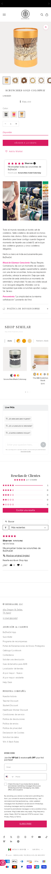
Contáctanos (8, 655)
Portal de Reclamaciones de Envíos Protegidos (24, 646)
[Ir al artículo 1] (6, 80)
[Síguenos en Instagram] (18, 837)
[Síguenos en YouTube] (39, 837)
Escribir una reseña (25, 510)
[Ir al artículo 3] (24, 80)
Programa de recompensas (15, 641)
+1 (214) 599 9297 (10, 618)
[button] (25, 168)
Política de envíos (10, 724)
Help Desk (7, 682)
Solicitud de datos (11, 737)
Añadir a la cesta (25, 143)
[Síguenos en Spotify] (18, 841)
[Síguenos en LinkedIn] (11, 841)
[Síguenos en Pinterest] (32, 837)
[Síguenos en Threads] (25, 837)
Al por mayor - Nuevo (12, 673)
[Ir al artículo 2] (15, 80)
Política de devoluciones (14, 719)
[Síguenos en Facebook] (4, 837)
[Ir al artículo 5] (41, 80)
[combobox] (9, 776)
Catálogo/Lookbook (12, 650)
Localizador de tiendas (13, 668)
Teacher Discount (10, 701)
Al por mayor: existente (13, 678)
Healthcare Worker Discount (15, 710)
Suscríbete (7, 637)
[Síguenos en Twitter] (11, 837)
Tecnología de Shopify (34, 855)
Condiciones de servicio (13, 714)
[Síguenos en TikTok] (46, 837)
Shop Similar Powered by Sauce (14, 331)
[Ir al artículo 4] (32, 80)
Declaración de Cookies (13, 733)
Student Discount (10, 705)
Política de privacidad (12, 728)
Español (36, 849)
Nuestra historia (9, 696)
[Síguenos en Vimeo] (4, 841)
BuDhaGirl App (9, 632)
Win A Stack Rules (11, 742)
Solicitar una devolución (13, 659)
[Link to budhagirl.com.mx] (6, 114)
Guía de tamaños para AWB (15, 664)
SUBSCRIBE (25, 824)
